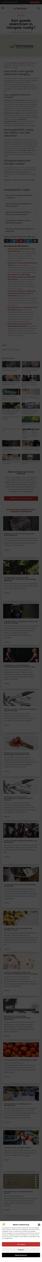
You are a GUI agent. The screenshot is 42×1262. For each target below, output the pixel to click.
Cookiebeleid (20, 1259)
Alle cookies (21, 1244)
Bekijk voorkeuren (21, 1255)
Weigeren (21, 1249)
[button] (39, 1225)
